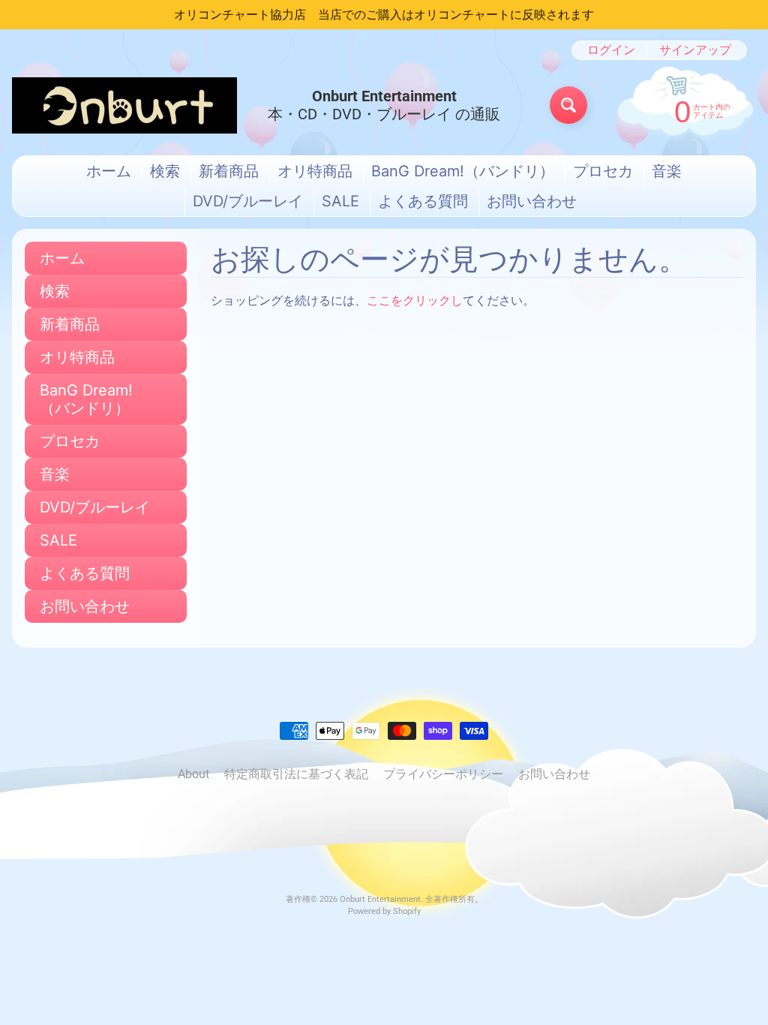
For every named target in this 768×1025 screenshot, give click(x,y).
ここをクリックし (415, 300)
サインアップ (695, 50)
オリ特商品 (315, 171)
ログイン (611, 50)
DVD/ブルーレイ (248, 201)
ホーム (108, 171)
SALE (340, 201)
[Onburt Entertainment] (124, 105)
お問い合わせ (532, 201)
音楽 (667, 171)
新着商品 (229, 171)
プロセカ (603, 171)
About (193, 774)
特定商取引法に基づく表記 (296, 774)
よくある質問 (423, 201)
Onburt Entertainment (380, 899)
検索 (165, 171)
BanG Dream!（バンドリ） (462, 171)
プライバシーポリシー (443, 774)
